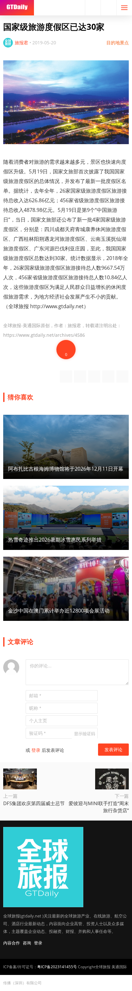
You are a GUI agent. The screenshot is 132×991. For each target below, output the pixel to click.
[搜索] (93, 7)
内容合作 (11, 943)
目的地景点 (117, 42)
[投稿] (108, 7)
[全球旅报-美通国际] (17, 7)
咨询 (27, 943)
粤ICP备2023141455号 (57, 966)
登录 (36, 750)
